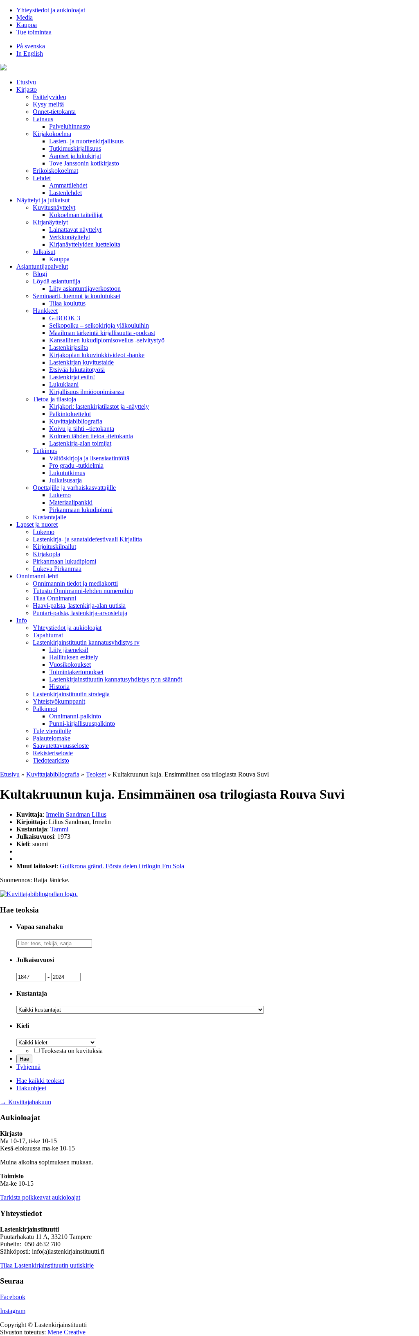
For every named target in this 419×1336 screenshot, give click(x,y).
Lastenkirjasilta (68, 347)
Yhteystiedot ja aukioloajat (50, 10)
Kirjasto (26, 89)
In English (29, 53)
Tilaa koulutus (67, 303)
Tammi (59, 829)
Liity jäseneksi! (68, 649)
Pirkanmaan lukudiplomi (81, 509)
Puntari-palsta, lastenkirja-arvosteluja (80, 612)
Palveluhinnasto (69, 126)
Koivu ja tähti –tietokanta (81, 428)
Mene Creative (66, 1332)
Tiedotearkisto (51, 760)
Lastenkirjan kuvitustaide (81, 362)
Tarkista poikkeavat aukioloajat (40, 1197)
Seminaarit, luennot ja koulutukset (76, 295)
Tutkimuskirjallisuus (75, 148)
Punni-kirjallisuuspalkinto (82, 723)
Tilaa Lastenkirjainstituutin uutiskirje (47, 1265)
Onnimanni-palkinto (75, 716)
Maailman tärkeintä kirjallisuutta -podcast (102, 332)
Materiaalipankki (70, 502)
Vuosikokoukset (70, 664)
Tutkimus (45, 450)
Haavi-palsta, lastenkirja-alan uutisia (79, 605)
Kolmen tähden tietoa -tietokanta (91, 436)
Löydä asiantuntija (56, 281)
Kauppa (26, 24)
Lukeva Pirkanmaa (57, 568)
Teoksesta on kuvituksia (72, 1050)
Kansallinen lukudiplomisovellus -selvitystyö (106, 340)
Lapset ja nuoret (37, 524)
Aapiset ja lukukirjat (75, 155)
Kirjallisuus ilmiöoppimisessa (86, 391)
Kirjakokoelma (52, 133)
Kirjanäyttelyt (50, 222)
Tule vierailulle (52, 730)
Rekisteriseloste (53, 753)
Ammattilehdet (68, 185)
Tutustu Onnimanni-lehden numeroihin (83, 590)
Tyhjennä (28, 1066)
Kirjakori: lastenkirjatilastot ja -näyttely (99, 406)
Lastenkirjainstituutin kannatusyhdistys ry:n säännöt (115, 679)
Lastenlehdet (65, 192)
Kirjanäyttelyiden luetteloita (84, 244)
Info (21, 620)
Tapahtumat (48, 635)
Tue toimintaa (34, 32)
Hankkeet (45, 310)
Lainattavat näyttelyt (75, 229)
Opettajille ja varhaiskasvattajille (74, 487)
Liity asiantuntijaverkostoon (85, 288)
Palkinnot (45, 708)
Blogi (40, 273)
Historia (59, 686)
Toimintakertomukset (76, 671)
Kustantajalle (49, 517)
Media (24, 17)
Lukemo (60, 494)
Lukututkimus (67, 472)
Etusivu (26, 82)
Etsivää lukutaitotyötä (77, 369)
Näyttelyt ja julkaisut (43, 200)
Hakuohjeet (31, 1088)
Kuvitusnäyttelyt (54, 207)
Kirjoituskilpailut (54, 546)
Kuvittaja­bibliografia (75, 421)
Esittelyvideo (49, 96)
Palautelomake (51, 738)
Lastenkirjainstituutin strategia (71, 694)
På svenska (30, 46)
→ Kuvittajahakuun (25, 1101)
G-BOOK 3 (64, 318)
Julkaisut (44, 251)
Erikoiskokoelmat (55, 170)
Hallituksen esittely (73, 657)
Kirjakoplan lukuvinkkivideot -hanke (96, 354)
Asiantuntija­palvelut (42, 266)
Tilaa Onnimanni (54, 598)
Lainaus (43, 118)
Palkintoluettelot (70, 413)
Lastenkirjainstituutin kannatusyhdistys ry (86, 642)
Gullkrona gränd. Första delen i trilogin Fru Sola (122, 866)
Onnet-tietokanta (54, 111)
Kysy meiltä (48, 104)
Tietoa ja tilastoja (54, 399)
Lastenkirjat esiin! (72, 377)
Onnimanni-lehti (37, 576)
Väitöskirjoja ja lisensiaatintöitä (89, 458)
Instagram (12, 1310)
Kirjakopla (46, 553)
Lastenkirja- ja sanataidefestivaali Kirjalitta (87, 539)
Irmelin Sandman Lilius (76, 814)
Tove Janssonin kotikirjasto (84, 163)
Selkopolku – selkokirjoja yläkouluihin (99, 325)
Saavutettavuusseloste (61, 745)
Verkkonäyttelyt (69, 236)
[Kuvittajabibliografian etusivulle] (39, 893)
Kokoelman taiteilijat (76, 214)
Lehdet (42, 177)
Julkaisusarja (65, 480)
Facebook (12, 1296)
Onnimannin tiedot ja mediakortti (75, 583)
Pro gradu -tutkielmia (76, 465)
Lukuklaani (64, 384)
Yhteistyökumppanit (59, 701)
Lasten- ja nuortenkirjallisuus (86, 141)
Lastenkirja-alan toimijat (80, 443)
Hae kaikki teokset (40, 1080)
